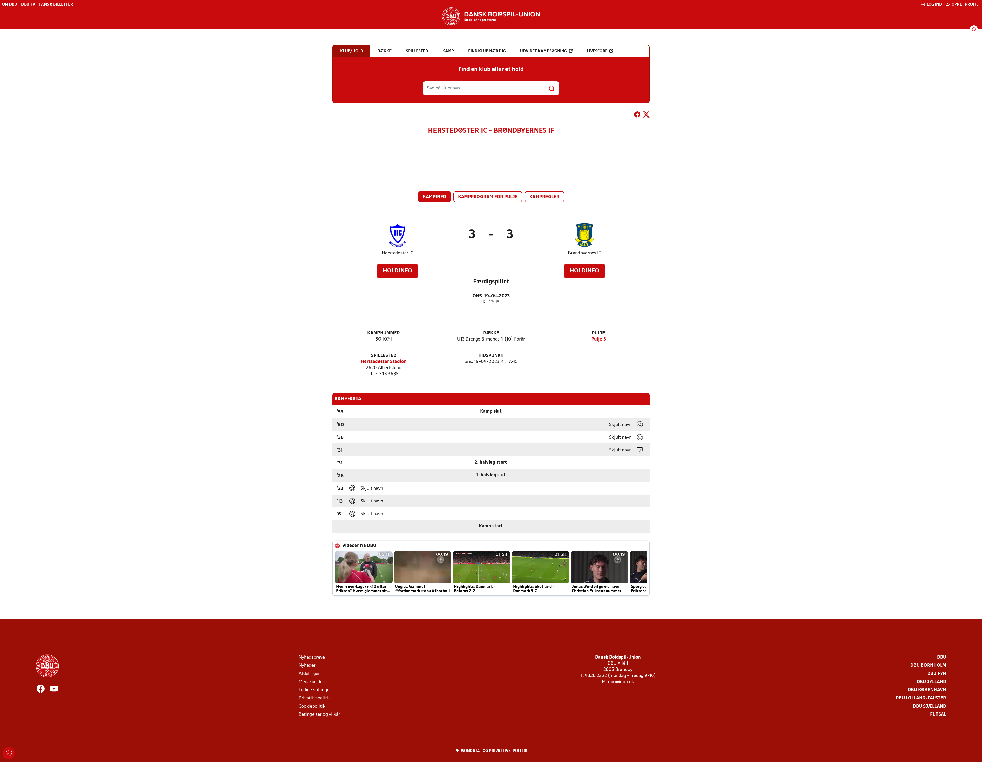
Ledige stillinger (315, 690)
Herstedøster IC (397, 253)
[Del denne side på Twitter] (646, 115)
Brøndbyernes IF (584, 253)
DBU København (927, 690)
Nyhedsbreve (312, 657)
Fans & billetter (56, 4)
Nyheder (307, 665)
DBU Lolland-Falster (921, 698)
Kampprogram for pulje (488, 197)
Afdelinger (309, 674)
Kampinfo (434, 197)
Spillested (383, 356)
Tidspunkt (491, 356)
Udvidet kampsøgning (543, 51)
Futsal (938, 714)
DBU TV (28, 4)
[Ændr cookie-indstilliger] (9, 753)
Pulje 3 (598, 339)
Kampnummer (383, 333)
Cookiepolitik (312, 706)
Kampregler (544, 197)
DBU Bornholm (928, 665)
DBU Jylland (931, 682)
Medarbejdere (313, 682)
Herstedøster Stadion (384, 362)
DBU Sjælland (929, 706)
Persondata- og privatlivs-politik (491, 751)
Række (491, 333)
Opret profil (965, 4)
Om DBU (9, 4)
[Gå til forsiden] (491, 16)
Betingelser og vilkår (319, 714)
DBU (941, 657)
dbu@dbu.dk (621, 682)
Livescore (597, 51)
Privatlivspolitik (315, 698)
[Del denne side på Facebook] (637, 115)
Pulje (598, 333)
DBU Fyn (936, 674)
